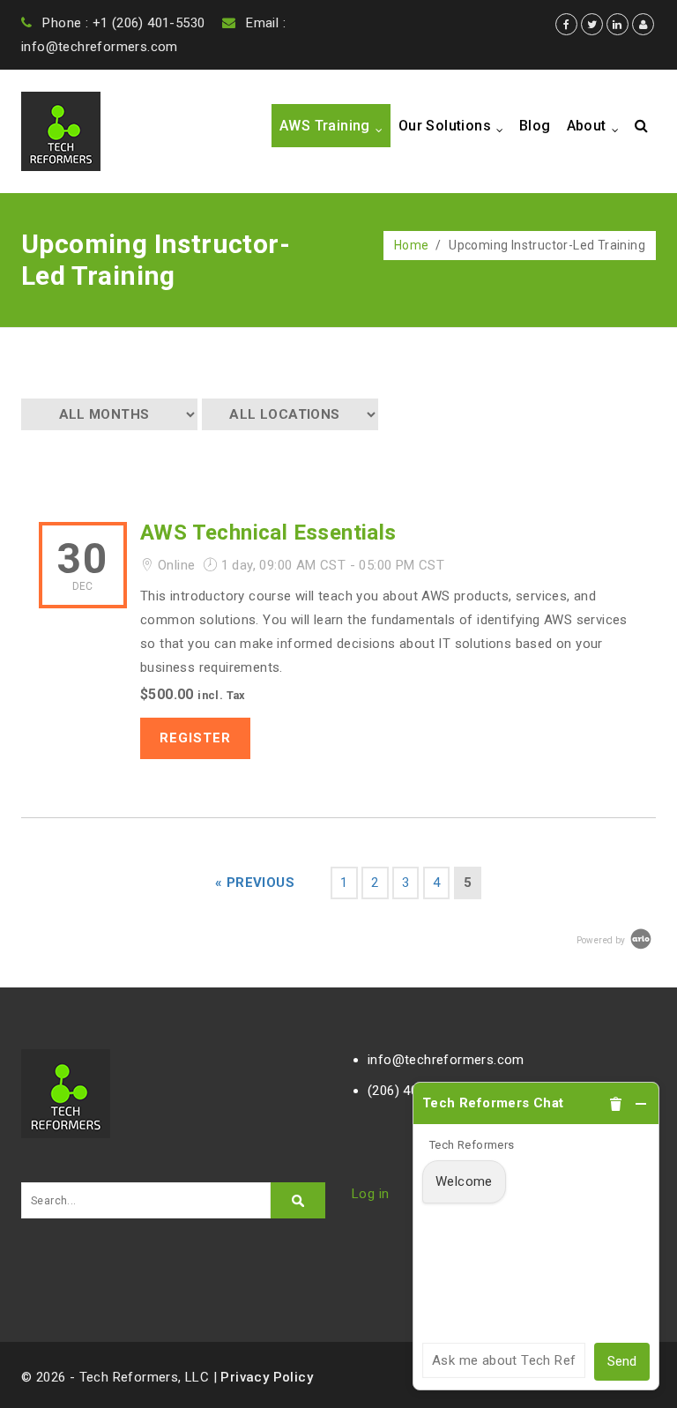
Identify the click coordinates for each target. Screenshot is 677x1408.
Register (195, 738)
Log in (370, 1194)
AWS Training (335, 126)
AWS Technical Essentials (268, 532)
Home (411, 245)
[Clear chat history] (616, 1104)
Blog (535, 125)
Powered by (602, 940)
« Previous (254, 882)
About (597, 126)
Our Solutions (454, 126)
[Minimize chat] (641, 1104)
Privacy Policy (266, 1377)
